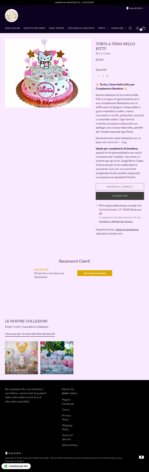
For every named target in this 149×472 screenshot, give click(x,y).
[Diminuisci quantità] (107, 76)
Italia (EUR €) (136, 8)
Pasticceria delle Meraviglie (35, 457)
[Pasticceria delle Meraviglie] (11, 15)
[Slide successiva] (141, 302)
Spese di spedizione (127, 229)
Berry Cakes (103, 53)
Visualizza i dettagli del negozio (116, 221)
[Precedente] (20, 2)
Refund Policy (70, 445)
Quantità (101, 69)
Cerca (65, 409)
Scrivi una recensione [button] (95, 273)
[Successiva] (129, 2)
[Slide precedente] (134, 302)
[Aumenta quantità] (98, 76)
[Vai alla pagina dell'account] (136, 28)
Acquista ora (119, 195)
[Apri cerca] (130, 28)
